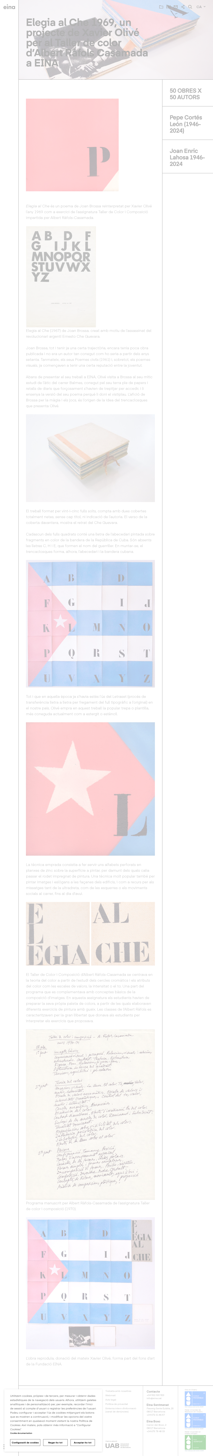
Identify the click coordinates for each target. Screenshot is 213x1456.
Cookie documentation (21, 1433)
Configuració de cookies (25, 1442)
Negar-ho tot (55, 1442)
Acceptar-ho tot (82, 1442)
